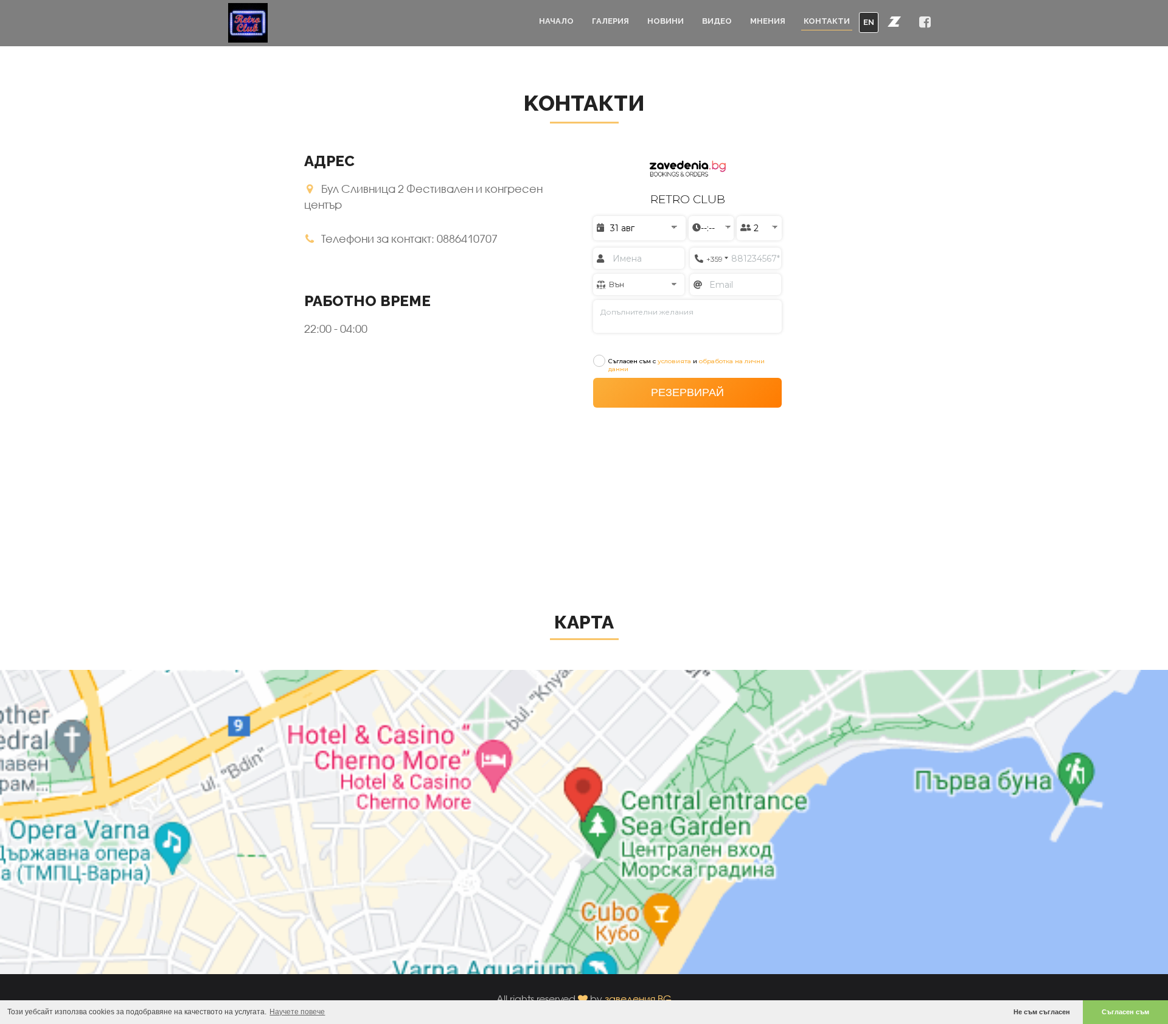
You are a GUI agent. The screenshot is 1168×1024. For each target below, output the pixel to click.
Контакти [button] (827, 21)
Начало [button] (556, 21)
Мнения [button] (767, 21)
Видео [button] (717, 21)
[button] (894, 21)
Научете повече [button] (297, 1012)
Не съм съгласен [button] (1041, 1011)
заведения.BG (638, 999)
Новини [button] (665, 21)
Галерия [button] (610, 21)
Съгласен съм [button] (1125, 1011)
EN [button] (868, 22)
